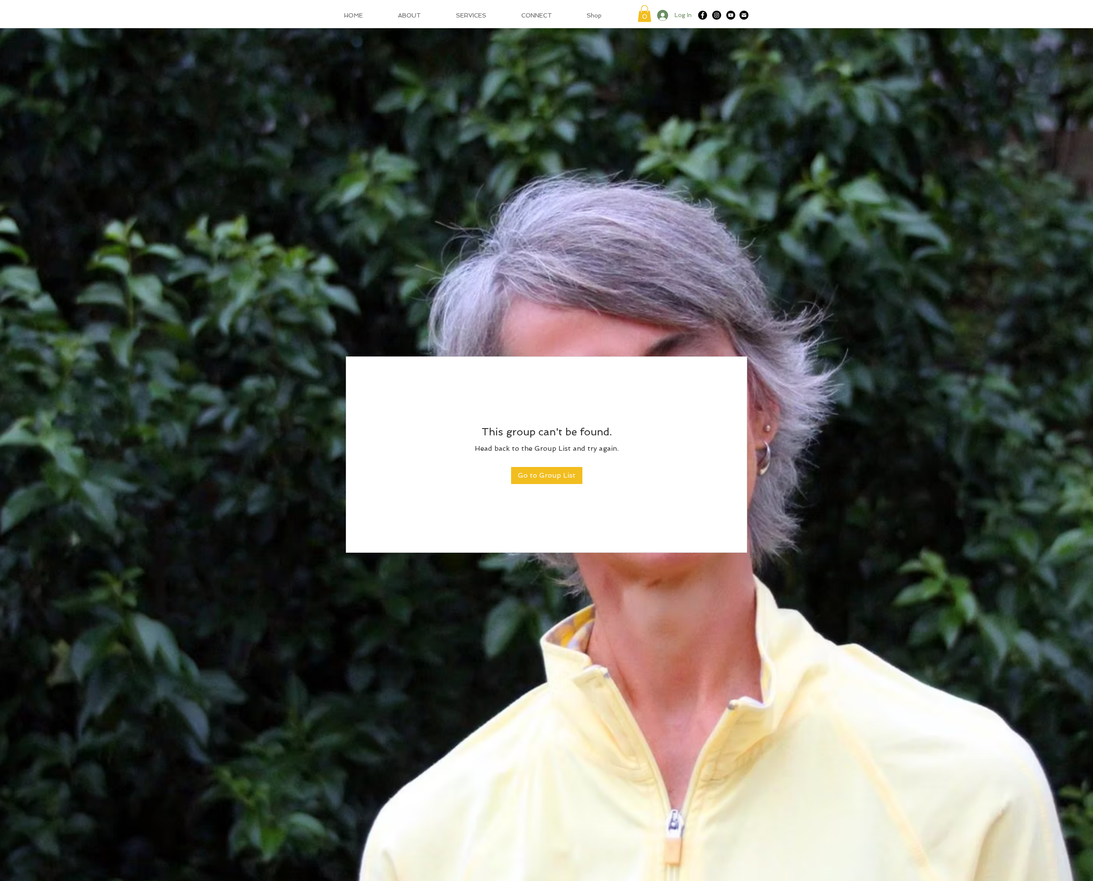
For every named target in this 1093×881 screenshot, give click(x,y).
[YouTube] (730, 15)
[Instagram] (716, 15)
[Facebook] (702, 15)
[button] (644, 13)
